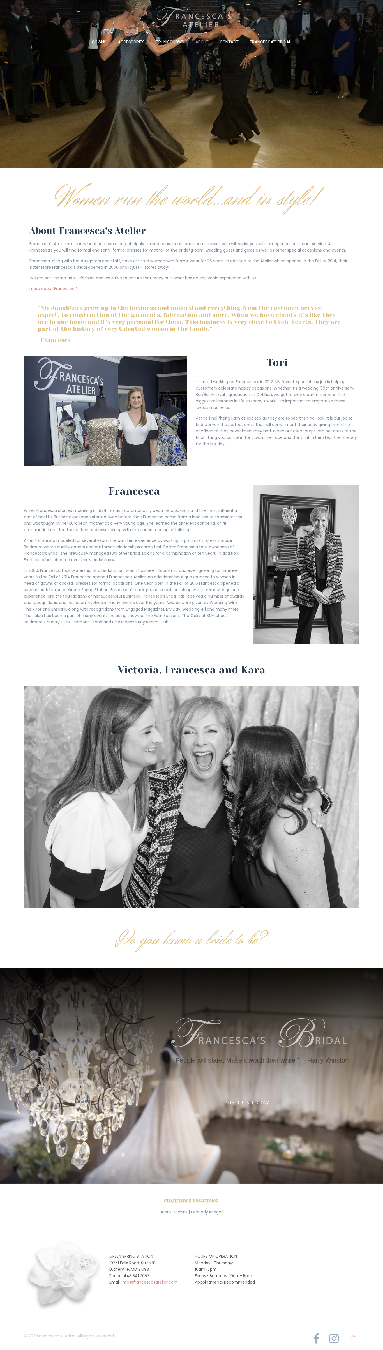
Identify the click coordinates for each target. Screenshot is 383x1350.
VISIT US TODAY (247, 1102)
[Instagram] (334, 1338)
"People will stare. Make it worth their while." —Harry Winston (261, 1060)
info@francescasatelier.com (150, 1282)
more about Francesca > (53, 288)
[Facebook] (316, 1338)
